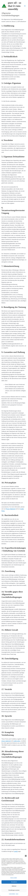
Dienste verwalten (13, 877)
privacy (17, 893)
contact (16, 851)
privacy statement (6, 741)
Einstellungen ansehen (14, 890)
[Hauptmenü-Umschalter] (25, 6)
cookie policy (16, 741)
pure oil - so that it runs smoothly (14, 6)
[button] (26, 856)
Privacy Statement (10, 509)
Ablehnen (14, 886)
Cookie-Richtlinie (12, 893)
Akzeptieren (14, 882)
